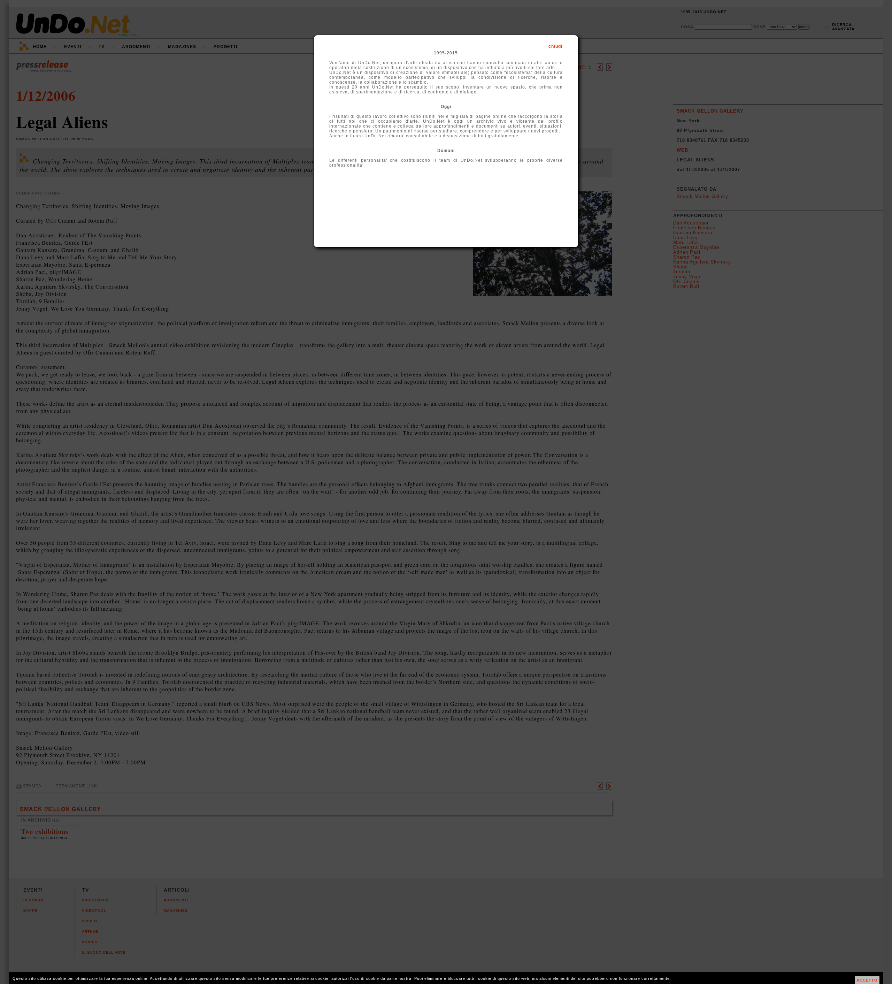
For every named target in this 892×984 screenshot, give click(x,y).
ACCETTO (867, 980)
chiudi (555, 46)
